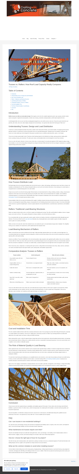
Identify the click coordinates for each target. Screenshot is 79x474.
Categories (53, 38)
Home (23, 38)
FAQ (12, 109)
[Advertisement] (39, 27)
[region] (16, 465)
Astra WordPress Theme (51, 469)
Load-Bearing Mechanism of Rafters (18, 100)
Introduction (13, 93)
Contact (47, 38)
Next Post (73, 461)
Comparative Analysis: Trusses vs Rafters (19, 102)
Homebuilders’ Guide (13, 197)
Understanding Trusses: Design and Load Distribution (22, 95)
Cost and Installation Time (16, 104)
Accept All (24, 468)
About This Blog (33, 38)
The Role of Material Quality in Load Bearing (20, 105)
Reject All (16, 468)
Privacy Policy (41, 38)
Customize (8, 468)
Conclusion (13, 107)
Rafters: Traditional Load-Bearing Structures (20, 99)
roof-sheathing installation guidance (53, 358)
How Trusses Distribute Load (17, 97)
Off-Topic (11, 86)
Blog (27, 38)
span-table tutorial (28, 218)
